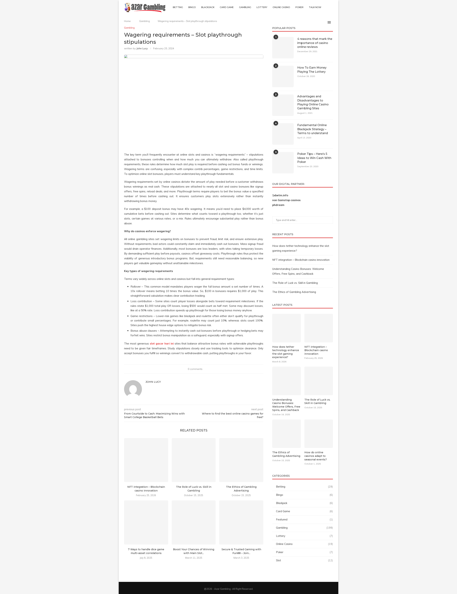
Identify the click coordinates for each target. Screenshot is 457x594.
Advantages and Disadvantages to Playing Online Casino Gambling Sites (313, 102)
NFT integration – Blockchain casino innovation (301, 259)
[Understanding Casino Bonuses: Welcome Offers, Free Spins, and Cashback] (286, 381)
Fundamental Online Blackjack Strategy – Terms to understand (312, 129)
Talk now (315, 7)
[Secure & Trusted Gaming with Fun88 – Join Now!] (241, 522)
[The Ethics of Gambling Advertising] (241, 460)
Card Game (227, 7)
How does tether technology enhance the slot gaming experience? (285, 352)
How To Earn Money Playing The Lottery (312, 69)
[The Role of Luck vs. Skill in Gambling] (194, 460)
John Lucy (142, 48)
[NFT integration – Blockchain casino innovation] (146, 460)
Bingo (192, 7)
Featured (304, 519)
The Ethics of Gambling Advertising (294, 292)
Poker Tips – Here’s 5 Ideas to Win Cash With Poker (314, 158)
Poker (299, 7)
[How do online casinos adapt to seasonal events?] (318, 434)
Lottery (262, 7)
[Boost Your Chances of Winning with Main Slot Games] (194, 522)
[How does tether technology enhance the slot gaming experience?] (286, 328)
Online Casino (281, 7)
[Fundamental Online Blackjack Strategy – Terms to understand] (283, 134)
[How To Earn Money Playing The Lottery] (283, 76)
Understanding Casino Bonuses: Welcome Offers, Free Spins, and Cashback (286, 405)
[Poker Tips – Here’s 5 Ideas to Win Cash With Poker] (283, 162)
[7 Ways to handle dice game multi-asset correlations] (146, 522)
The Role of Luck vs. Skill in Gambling (295, 282)
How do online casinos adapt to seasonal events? (315, 456)
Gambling (245, 7)
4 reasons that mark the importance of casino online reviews (314, 43)
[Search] (331, 7)
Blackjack (207, 7)
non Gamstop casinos (286, 200)
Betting (178, 7)
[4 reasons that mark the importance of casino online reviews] (283, 47)
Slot (304, 560)
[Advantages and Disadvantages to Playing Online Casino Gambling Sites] (283, 105)
